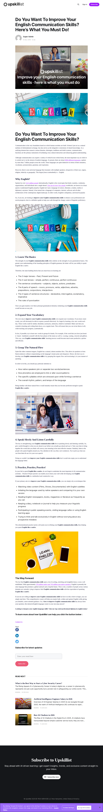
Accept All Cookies (84, 807)
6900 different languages (73, 160)
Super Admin (28, 37)
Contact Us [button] (18, 622)
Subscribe (94, 4)
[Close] (100, 807)
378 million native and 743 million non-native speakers (53, 584)
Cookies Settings (68, 807)
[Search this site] (78, 4)
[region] (51, 807)
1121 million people (32, 183)
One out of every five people (56, 185)
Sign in (84, 4)
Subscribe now (53, 777)
